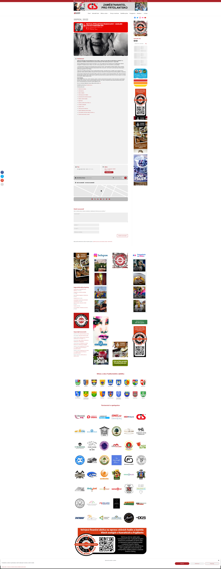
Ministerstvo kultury (82, 88)
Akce (129, 1)
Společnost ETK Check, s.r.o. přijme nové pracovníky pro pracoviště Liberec (81, 347)
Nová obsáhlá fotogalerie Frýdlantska (81, 295)
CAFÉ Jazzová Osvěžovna (83, 108)
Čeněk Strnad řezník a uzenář (84, 114)
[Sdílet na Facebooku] (92, 199)
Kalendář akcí (95, 13)
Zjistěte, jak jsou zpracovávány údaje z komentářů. (102, 241)
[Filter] (135, 41)
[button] (218, 560)
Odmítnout (197, 563)
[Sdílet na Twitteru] (95, 199)
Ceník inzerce (140, 1)
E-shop (145, 13)
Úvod (89, 13)
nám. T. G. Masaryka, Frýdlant (110, 168)
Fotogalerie (132, 13)
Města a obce (104, 13)
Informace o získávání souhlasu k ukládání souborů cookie (16, 566)
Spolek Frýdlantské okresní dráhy (85, 110)
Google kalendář (89, 182)
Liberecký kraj (81, 90)
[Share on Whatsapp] (103, 199)
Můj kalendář (80, 182)
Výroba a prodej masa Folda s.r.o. (85, 102)
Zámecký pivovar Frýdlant (83, 94)
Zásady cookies (4, 566)
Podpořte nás (133, 1)
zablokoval (139, 322)
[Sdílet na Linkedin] (97, 199)
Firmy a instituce (114, 13)
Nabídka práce (124, 13)
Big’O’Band (81, 100)
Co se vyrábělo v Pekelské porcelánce (81, 307)
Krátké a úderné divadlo (83, 98)
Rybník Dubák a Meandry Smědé (80, 302)
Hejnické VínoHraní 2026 (84, 333)
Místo (106, 166)
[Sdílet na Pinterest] (100, 199)
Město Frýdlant (81, 92)
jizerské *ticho (81, 106)
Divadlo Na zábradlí (82, 104)
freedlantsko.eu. (89, 85)
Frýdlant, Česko (107, 170)
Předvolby (212, 563)
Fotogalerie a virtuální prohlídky (80, 292)
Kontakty (145, 1)
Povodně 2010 (76, 298)
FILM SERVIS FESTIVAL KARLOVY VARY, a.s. (87, 112)
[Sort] (137, 41)
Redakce (139, 13)
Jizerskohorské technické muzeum (85, 96)
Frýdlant (75, 305)
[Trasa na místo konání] (125, 178)
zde (100, 83)
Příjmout (182, 563)
